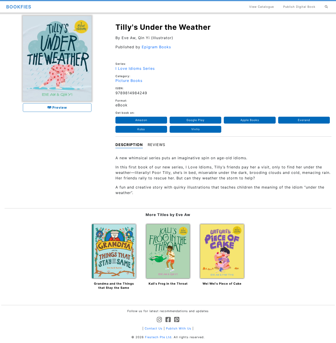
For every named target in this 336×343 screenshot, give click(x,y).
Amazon (141, 120)
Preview (59, 107)
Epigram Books (156, 47)
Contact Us (154, 328)
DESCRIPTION (129, 144)
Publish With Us (178, 328)
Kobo (141, 129)
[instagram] (159, 320)
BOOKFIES (18, 7)
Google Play (196, 120)
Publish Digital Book (299, 6)
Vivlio (195, 129)
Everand (304, 120)
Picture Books (128, 80)
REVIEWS (156, 144)
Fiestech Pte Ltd (158, 337)
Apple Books (249, 120)
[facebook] (168, 320)
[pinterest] (176, 320)
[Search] (326, 6)
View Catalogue (261, 6)
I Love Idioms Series (135, 68)
